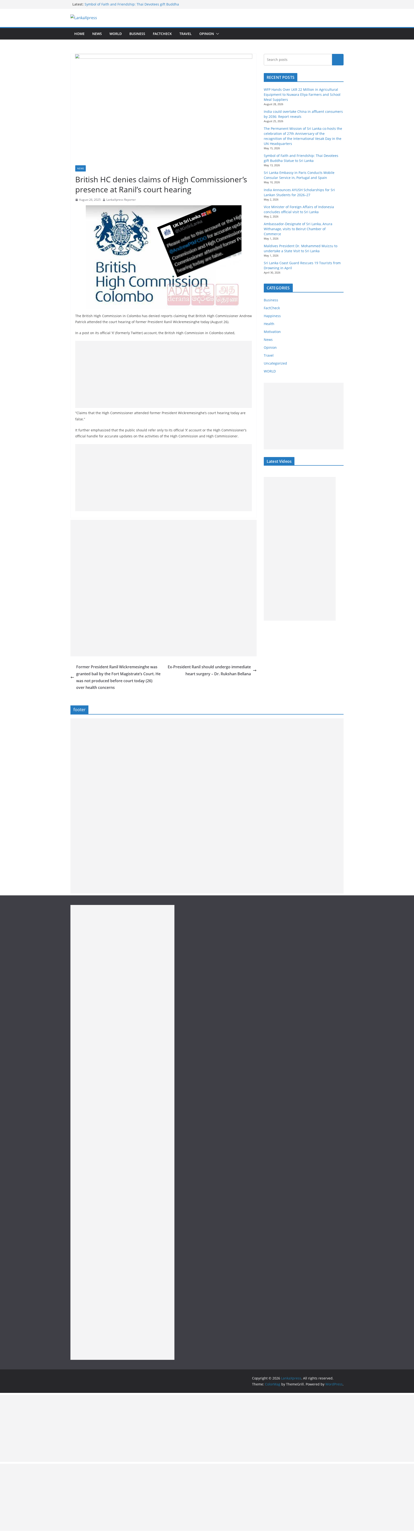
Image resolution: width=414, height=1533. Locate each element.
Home (79, 33)
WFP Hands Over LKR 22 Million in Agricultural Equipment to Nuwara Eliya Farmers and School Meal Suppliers (302, 94)
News (97, 33)
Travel (185, 33)
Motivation (272, 331)
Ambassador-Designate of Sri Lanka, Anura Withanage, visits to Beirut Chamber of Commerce (298, 229)
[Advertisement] (163, 374)
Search (338, 59)
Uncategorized (275, 363)
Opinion (206, 33)
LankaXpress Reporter (121, 200)
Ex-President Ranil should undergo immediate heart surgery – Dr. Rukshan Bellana (209, 670)
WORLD (270, 371)
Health (269, 323)
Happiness (272, 316)
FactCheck (162, 33)
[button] (216, 33)
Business (137, 33)
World (115, 33)
